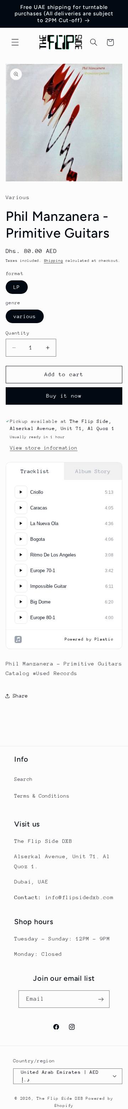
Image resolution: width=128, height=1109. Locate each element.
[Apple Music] (18, 639)
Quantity (18, 333)
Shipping (53, 261)
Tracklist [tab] (35, 471)
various (25, 316)
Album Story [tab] (93, 471)
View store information (44, 448)
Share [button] (20, 696)
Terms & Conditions (41, 796)
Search (23, 779)
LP (17, 287)
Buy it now (64, 396)
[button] (15, 42)
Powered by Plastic (89, 639)
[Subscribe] (101, 999)
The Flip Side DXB (60, 1098)
